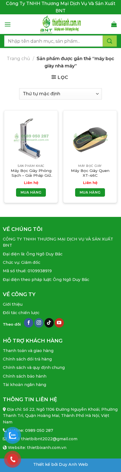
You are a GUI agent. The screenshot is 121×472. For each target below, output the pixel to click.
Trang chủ (18, 58)
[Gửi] (110, 41)
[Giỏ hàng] (114, 24)
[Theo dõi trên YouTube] (59, 323)
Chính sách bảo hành (24, 376)
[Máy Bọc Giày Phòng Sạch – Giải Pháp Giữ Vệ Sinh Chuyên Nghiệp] (31, 137)
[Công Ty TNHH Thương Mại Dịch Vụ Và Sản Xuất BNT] (60, 24)
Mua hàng (31, 192)
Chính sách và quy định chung (34, 367)
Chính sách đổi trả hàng (27, 359)
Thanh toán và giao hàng (28, 350)
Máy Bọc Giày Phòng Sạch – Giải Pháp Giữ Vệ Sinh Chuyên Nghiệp (31, 173)
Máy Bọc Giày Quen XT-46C (90, 173)
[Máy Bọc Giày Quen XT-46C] (90, 137)
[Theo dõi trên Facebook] (28, 323)
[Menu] (7, 24)
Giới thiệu (13, 304)
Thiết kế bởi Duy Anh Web (60, 464)
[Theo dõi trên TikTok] (49, 323)
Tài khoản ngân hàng (24, 384)
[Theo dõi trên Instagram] (39, 323)
